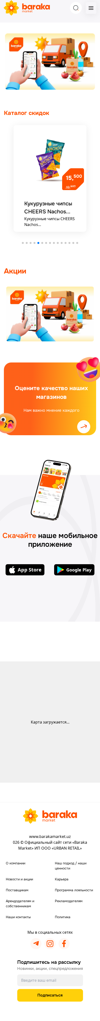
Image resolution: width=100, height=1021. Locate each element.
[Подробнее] (50, 314)
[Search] (76, 8)
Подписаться (50, 995)
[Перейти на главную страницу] (50, 816)
